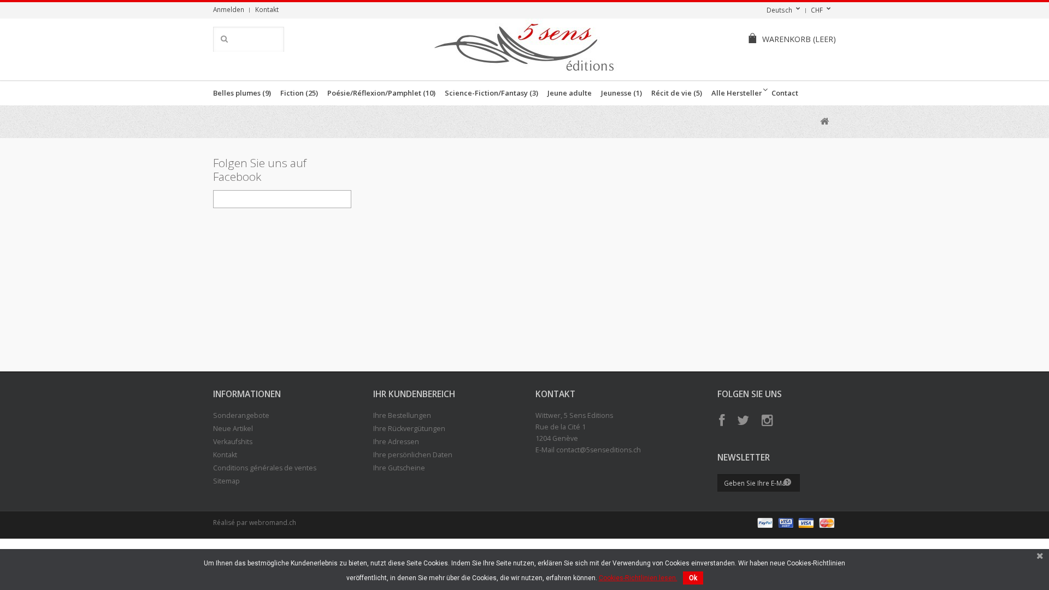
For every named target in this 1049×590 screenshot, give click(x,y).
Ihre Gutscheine (399, 468)
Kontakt (267, 9)
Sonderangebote (241, 415)
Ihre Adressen (396, 441)
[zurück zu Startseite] (824, 121)
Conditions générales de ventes (264, 468)
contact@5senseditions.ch (598, 450)
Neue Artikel (233, 428)
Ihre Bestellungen (402, 415)
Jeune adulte (569, 93)
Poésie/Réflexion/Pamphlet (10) (381, 93)
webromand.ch (272, 522)
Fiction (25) (299, 93)
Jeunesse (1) (621, 93)
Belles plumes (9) (242, 93)
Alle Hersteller (736, 93)
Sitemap (226, 481)
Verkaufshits (232, 441)
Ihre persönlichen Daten (412, 454)
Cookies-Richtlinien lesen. (638, 578)
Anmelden (228, 9)
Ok (693, 578)
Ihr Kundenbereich (414, 394)
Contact (784, 93)
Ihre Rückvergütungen (409, 428)
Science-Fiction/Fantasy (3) (491, 93)
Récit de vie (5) (676, 93)
